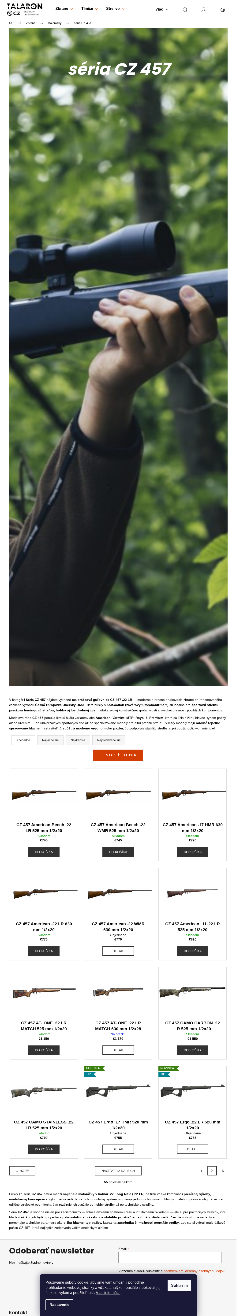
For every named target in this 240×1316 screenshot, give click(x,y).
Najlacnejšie (50, 740)
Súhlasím (179, 1285)
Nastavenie (59, 1305)
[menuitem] (64, 9)
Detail (118, 951)
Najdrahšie (78, 740)
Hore (24, 1171)
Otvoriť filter (118, 755)
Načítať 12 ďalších (118, 1171)
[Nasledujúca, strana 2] (212, 1170)
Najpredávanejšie (108, 740)
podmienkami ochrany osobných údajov (194, 1271)
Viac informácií (108, 1293)
